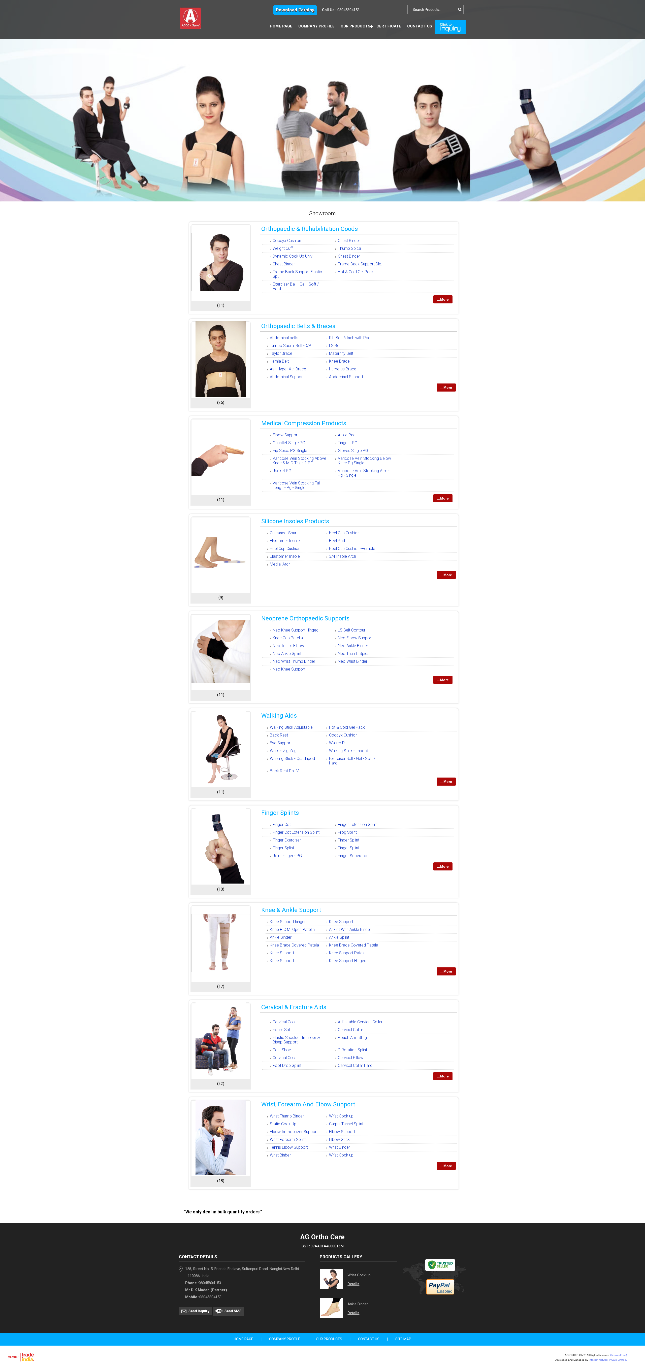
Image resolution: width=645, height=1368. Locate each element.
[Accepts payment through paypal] (440, 1293)
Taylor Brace (281, 353)
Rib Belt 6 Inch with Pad (349, 337)
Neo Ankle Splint (287, 653)
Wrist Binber (280, 1155)
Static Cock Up (283, 1123)
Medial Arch (280, 564)
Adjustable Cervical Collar (360, 1022)
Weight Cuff (283, 248)
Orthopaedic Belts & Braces (298, 326)
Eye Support (281, 743)
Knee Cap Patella (288, 638)
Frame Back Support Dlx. (360, 264)
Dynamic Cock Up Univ (292, 256)
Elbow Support (286, 435)
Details (353, 1284)
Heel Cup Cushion (344, 533)
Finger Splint (348, 840)
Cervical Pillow (350, 1057)
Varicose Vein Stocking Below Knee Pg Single (364, 460)
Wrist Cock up (341, 1116)
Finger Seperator (353, 855)
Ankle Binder (281, 937)
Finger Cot (282, 824)
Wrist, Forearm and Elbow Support (308, 1104)
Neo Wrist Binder (352, 661)
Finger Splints (280, 812)
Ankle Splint (339, 937)
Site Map (403, 1339)
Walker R (337, 743)
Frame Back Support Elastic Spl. (297, 274)
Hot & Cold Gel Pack (356, 271)
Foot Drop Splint (287, 1065)
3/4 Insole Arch (342, 556)
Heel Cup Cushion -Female (352, 548)
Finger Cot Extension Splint (296, 832)
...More (443, 299)
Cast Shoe (282, 1049)
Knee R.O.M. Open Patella (292, 929)
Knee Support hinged (288, 921)
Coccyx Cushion (287, 240)
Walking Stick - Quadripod (292, 758)
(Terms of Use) (618, 1355)
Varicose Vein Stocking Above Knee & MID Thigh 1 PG (299, 460)
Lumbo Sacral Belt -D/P (290, 345)
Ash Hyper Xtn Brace (288, 369)
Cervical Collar (285, 1022)
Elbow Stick (339, 1139)
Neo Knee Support (289, 669)
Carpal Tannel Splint (346, 1123)
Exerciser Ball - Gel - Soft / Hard (296, 286)
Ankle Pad (347, 435)
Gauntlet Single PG (289, 442)
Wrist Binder (339, 1147)
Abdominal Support (287, 376)
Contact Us (419, 26)
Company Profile (316, 26)
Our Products (355, 26)
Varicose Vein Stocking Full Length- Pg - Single (296, 485)
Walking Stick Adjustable (291, 727)
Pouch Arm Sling (352, 1037)
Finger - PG (347, 442)
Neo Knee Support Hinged (295, 630)
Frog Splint (347, 832)
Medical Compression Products (303, 423)
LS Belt (335, 345)
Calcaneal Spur (283, 533)
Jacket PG (282, 470)
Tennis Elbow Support (289, 1147)
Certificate (388, 26)
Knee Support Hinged (347, 960)
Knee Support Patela (347, 953)
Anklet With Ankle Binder (350, 929)
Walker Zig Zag (283, 750)
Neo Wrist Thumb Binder (294, 661)
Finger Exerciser (287, 840)
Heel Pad (337, 540)
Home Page (281, 26)
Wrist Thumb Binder (287, 1116)
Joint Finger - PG (287, 855)
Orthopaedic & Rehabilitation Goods (309, 228)
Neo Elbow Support (355, 638)
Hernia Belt (279, 361)
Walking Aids (279, 715)
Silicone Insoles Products (295, 521)
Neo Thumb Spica (354, 653)
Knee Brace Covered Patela (294, 945)
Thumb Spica (349, 248)
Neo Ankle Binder (353, 645)
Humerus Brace (342, 369)
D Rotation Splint (352, 1049)
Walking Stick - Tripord (348, 750)
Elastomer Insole (285, 540)
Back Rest (279, 735)
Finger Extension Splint (357, 824)
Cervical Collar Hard (355, 1065)
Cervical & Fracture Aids (293, 1007)
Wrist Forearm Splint (288, 1139)
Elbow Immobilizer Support (294, 1131)
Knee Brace (339, 361)
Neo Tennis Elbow (288, 645)
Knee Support (341, 921)
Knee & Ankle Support (291, 910)
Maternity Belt (341, 353)
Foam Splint (283, 1029)
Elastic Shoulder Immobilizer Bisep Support (298, 1039)
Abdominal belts (284, 337)
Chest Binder (349, 240)
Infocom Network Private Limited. (608, 1359)
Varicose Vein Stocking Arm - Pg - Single (364, 473)
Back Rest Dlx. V (284, 770)
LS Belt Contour (351, 630)
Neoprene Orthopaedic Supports (305, 618)
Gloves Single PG (353, 450)
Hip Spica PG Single (290, 450)
